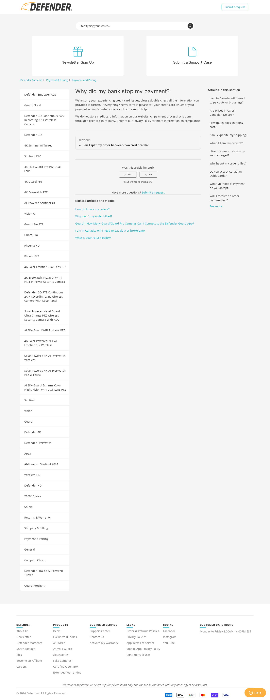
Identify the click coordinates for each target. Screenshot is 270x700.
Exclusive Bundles (65, 637)
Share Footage (25, 649)
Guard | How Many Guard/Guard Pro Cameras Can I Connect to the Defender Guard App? (134, 223)
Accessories (61, 655)
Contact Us (97, 637)
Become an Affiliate (29, 660)
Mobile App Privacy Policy (143, 649)
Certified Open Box (65, 666)
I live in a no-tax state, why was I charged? (227, 153)
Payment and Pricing (84, 80)
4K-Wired (59, 643)
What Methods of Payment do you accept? (227, 186)
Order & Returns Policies (143, 631)
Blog (19, 655)
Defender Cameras (31, 80)
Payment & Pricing (57, 80)
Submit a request (235, 7)
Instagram (170, 637)
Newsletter (23, 637)
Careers (21, 666)
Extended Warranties (67, 672)
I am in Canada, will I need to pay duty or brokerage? (227, 100)
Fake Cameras (62, 660)
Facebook (169, 631)
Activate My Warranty (104, 643)
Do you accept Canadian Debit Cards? (226, 174)
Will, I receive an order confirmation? (224, 198)
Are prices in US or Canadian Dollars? (222, 113)
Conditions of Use (138, 655)
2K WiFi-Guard (62, 649)
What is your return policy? (93, 238)
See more (216, 206)
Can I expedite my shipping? (228, 135)
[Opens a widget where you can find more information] (255, 693)
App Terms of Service (141, 643)
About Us (22, 631)
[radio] (128, 175)
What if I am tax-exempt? (226, 143)
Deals (56, 631)
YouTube (169, 643)
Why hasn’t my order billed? (228, 163)
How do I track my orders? (92, 209)
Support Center (100, 631)
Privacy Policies (136, 637)
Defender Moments (29, 643)
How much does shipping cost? (226, 125)
